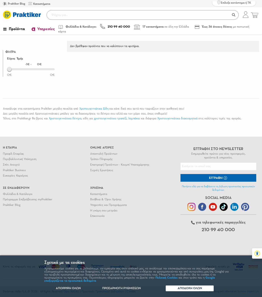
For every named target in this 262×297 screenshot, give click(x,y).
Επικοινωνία (97, 216)
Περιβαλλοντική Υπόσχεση (19, 159)
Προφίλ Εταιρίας (13, 153)
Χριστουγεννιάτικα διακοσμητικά (177, 118)
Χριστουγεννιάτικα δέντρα (65, 118)
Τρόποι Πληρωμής (101, 159)
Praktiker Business (14, 170)
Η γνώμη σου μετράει (103, 210)
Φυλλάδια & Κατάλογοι (17, 194)
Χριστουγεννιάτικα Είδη (93, 108)
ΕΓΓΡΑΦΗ (216, 178)
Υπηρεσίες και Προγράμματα (108, 205)
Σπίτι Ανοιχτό (11, 164)
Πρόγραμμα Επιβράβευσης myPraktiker (27, 199)
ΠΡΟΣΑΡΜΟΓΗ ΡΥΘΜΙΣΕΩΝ (121, 288)
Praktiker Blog (16, 3)
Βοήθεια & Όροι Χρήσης (105, 199)
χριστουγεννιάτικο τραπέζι (110, 118)
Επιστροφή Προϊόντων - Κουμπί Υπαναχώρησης (119, 164)
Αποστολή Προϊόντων (103, 153)
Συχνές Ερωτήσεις (101, 170)
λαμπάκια (134, 118)
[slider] (9, 69)
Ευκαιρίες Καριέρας (15, 175)
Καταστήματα (98, 194)
